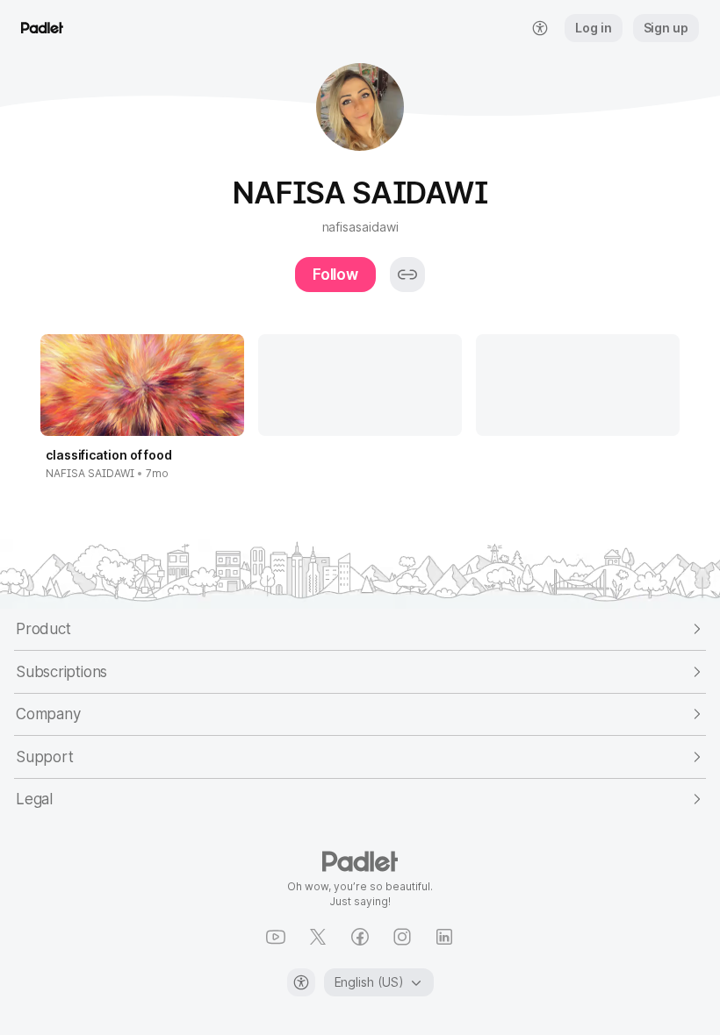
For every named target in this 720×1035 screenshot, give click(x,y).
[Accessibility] (301, 982)
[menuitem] (540, 28)
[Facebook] (360, 936)
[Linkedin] (444, 936)
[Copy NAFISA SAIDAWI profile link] (407, 274)
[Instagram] (402, 936)
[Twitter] (317, 936)
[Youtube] (275, 936)
